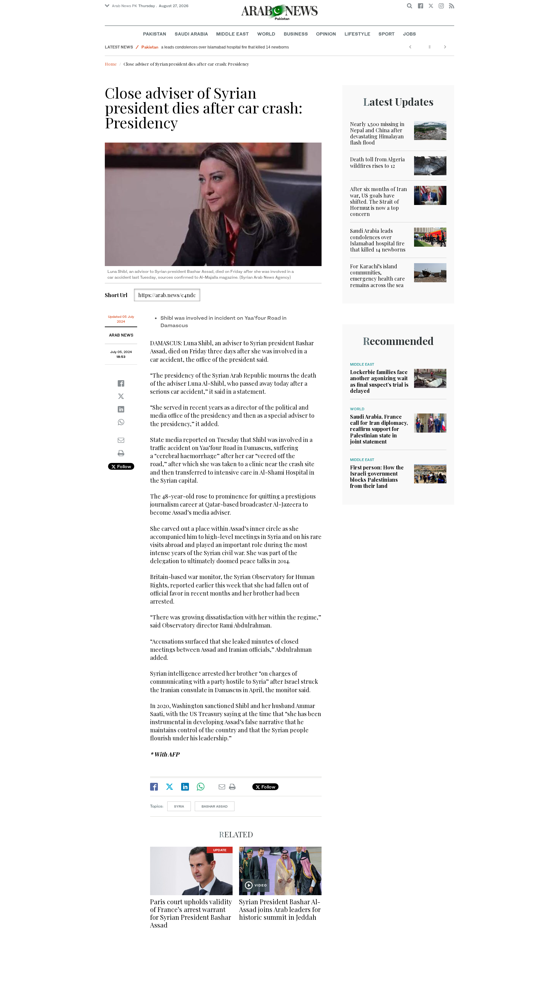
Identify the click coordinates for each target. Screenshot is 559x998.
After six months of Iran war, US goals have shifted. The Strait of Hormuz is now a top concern (378, 201)
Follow (123, 466)
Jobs (409, 34)
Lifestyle (357, 34)
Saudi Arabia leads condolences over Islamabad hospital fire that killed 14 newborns (239, 47)
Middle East (232, 34)
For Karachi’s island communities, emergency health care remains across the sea (377, 275)
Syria (179, 806)
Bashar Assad (215, 806)
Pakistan (154, 34)
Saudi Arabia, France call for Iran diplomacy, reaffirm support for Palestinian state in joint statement (379, 429)
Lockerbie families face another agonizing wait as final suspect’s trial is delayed (379, 381)
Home (111, 64)
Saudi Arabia (191, 34)
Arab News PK (124, 6)
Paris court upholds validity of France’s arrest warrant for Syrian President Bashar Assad (191, 913)
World (266, 34)
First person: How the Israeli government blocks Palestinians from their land (377, 476)
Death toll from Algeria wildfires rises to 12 (377, 162)
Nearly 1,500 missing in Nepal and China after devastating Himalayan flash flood (377, 133)
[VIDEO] (280, 870)
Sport (386, 34)
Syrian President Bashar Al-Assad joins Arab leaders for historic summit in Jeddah (280, 909)
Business (296, 34)
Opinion (326, 34)
